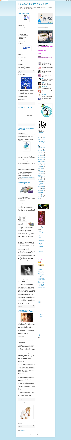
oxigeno (43, 178)
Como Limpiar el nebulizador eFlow (25, 107)
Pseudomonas (41, 183)
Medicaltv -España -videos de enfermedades (41, 282)
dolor (43, 155)
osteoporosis (39, 178)
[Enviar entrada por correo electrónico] (33, 70)
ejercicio (39, 157)
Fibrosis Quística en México (33, 4)
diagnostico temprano (40, 154)
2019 (39, 334)
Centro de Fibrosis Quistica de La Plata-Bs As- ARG (41, 284)
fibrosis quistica (41, 162)
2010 (39, 302)
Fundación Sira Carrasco (41, 278)
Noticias (42, 176)
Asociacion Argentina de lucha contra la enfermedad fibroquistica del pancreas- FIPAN (41, 272)
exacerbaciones (39, 161)
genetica (42, 166)
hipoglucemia (39, 168)
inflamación (40, 170)
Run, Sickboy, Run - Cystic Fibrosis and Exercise (41, 246)
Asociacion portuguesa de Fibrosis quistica (41, 274)
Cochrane (39, 281)
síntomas (43, 188)
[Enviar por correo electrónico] (18, 71)
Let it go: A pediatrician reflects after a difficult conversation (41, 237)
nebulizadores (21, 179)
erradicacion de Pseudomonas (41, 159)
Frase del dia (20, 404)
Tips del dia (28, 179)
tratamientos (31, 179)
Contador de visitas (41, 132)
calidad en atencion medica (41, 141)
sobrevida (42, 190)
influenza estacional (42, 171)
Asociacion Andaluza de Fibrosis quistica (41, 269)
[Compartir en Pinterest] (21, 71)
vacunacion (39, 197)
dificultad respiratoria (40, 155)
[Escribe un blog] (19, 71)
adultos (39, 136)
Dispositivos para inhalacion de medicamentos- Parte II (24, 183)
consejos (41, 149)
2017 (39, 332)
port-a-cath (42, 179)
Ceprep (43, 142)
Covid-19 (38, 150)
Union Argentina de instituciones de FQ (40, 277)
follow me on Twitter (42, 201)
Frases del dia (40, 163)
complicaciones (42, 146)
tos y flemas (39, 194)
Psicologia (39, 184)
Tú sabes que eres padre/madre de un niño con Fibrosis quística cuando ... (47, 86)
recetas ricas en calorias (24, 72)
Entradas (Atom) (23, 430)
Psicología (43, 184)
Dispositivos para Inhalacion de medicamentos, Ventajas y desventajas (25, 311)
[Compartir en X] (20, 71)
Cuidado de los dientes (42, 150)
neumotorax (39, 176)
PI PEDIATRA (40, 239)
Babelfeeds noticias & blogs (41, 227)
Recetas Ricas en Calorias (23, 13)
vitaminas (39, 198)
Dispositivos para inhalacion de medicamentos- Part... (41, 314)
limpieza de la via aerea (41, 172)
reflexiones (42, 186)
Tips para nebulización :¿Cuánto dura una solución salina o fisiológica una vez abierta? (47, 62)
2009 (39, 301)
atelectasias (39, 139)
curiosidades (40, 151)
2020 (39, 335)
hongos (42, 168)
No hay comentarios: (31, 70)
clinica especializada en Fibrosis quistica (41, 144)
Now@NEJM (40, 243)
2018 (39, 333)
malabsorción (40, 173)
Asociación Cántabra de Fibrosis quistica (41, 276)
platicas (38, 179)
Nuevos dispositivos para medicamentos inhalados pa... (42, 316)
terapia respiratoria (25, 179)
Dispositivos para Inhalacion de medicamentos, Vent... (41, 312)
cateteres (40, 142)
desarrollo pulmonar (40, 152)
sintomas (40, 188)
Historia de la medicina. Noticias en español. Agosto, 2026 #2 (41, 232)
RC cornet (39, 185)
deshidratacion (39, 153)
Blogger (39, 434)
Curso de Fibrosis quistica (23, 76)
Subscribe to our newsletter (21, 10)
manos (43, 173)
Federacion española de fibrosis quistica (41, 270)
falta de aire (43, 161)
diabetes (43, 153)
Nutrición (21, 72)
